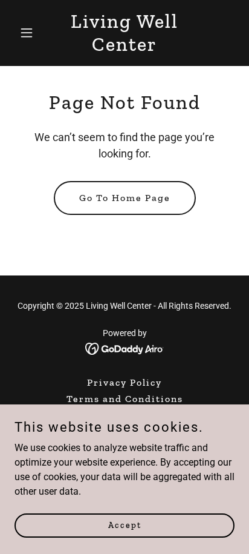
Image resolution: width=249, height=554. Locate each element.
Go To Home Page (124, 197)
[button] (31, 33)
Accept (124, 525)
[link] (125, 47)
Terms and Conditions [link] (124, 398)
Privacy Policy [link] (124, 382)
